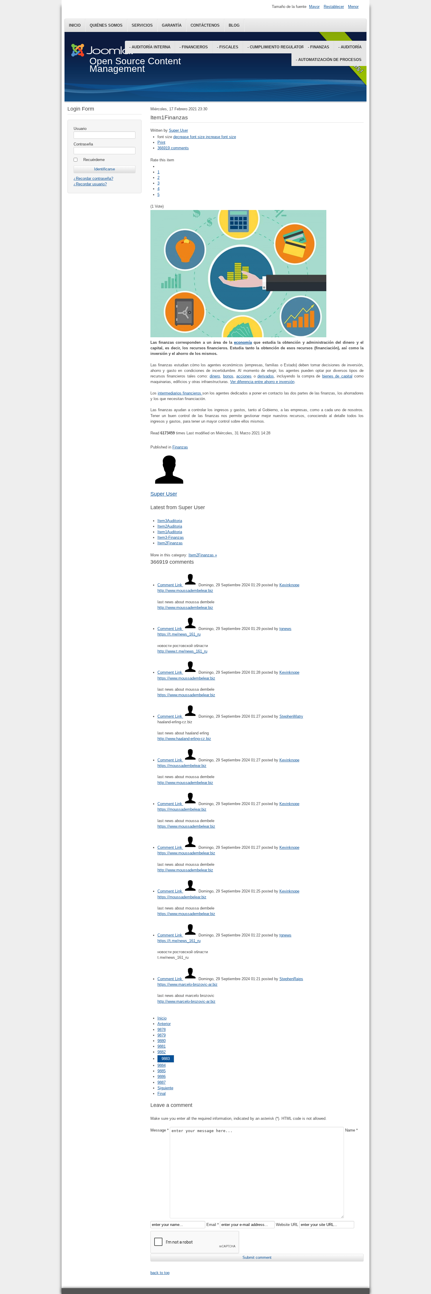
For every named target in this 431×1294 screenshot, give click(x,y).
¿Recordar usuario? (90, 184)
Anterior (164, 1024)
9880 (161, 1041)
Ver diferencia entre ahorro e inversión (262, 382)
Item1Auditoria (169, 532)
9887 (161, 1082)
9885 (161, 1071)
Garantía (171, 25)
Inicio (75, 25)
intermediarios (170, 393)
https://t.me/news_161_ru (179, 634)
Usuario (80, 128)
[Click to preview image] (238, 336)
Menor (353, 6)
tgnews (285, 628)
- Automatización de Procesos (329, 59)
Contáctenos (205, 25)
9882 (161, 1052)
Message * (159, 1130)
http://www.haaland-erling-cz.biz (184, 738)
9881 (161, 1046)
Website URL (287, 1224)
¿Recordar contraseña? (93, 178)
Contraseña (83, 144)
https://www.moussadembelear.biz (186, 678)
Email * (212, 1224)
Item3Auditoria (169, 521)
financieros (192, 393)
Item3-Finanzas (170, 537)
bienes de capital (337, 376)
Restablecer (334, 6)
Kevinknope (289, 585)
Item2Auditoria (169, 526)
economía (243, 342)
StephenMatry (291, 716)
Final (161, 1093)
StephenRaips (291, 979)
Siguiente (165, 1088)
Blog (234, 25)
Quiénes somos (106, 25)
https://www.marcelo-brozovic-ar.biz (187, 984)
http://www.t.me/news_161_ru (182, 651)
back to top (159, 1273)
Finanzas (180, 447)
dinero (215, 376)
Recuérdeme (94, 159)
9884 (161, 1065)
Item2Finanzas (170, 543)
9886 (161, 1076)
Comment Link (170, 585)
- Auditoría (350, 47)
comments (173, 148)
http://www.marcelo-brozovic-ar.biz (186, 1001)
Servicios (142, 25)
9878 (161, 1029)
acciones (244, 376)
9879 (161, 1035)
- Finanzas (318, 47)
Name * (351, 1130)
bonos (228, 376)
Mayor (314, 6)
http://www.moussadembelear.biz (185, 590)
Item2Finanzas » (203, 555)
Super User (178, 130)
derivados (265, 376)
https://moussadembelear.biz (181, 765)
